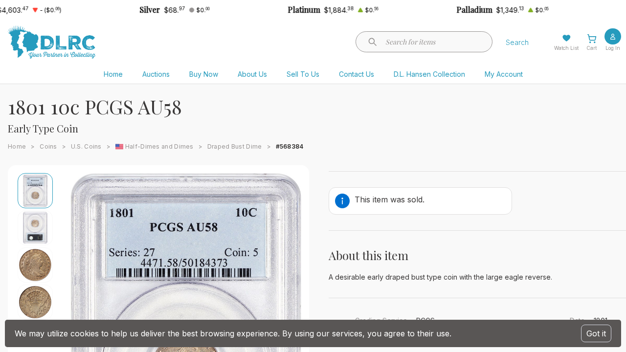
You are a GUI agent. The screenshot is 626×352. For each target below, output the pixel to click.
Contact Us (356, 74)
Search (517, 42)
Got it (596, 333)
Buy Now (203, 74)
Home (113, 74)
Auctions (156, 74)
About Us (252, 74)
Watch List (566, 48)
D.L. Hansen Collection (429, 74)
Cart (591, 48)
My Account (504, 74)
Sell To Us (303, 74)
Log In (612, 48)
